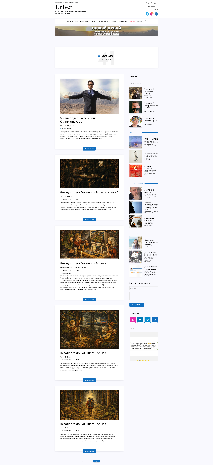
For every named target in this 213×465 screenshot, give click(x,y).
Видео (114, 21)
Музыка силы (123, 21)
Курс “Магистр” (135, 132)
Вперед (96, 461)
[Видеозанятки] (135, 142)
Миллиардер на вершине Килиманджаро (78, 121)
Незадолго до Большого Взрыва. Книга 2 (89, 193)
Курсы (93, 21)
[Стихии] (135, 170)
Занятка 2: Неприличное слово (151, 107)
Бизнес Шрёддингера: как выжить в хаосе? (151, 207)
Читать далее (89, 149)
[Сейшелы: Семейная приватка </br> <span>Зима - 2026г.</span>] (135, 221)
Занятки (133, 76)
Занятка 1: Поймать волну (149, 93)
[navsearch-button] (145, 21)
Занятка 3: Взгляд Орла (150, 121)
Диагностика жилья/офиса (151, 256)
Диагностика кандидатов (150, 270)
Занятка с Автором (150, 193)
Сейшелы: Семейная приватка (149, 221)
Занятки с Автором (81, 21)
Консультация (103, 21)
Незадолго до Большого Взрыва (83, 264)
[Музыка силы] (135, 156)
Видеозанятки (151, 141)
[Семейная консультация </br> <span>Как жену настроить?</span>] (135, 242)
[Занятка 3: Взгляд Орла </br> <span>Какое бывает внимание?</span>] (135, 121)
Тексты (69, 21)
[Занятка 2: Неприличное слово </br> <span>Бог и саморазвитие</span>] (135, 107)
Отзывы (139, 21)
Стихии (150, 170)
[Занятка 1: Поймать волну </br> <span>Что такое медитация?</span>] (135, 93)
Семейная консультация (151, 242)
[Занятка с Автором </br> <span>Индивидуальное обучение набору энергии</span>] (135, 193)
